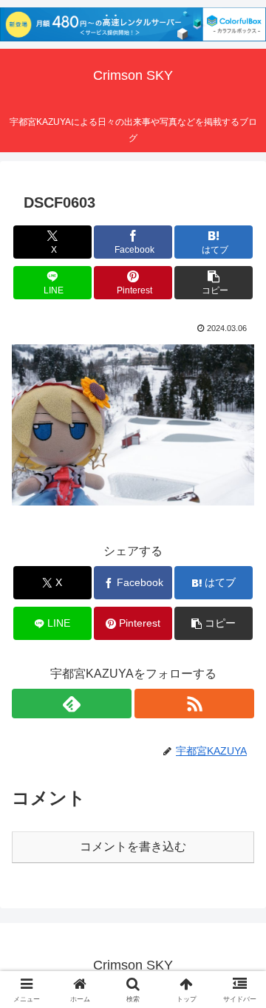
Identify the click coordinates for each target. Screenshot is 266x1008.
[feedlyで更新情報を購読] (72, 703)
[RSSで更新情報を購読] (194, 703)
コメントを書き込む (133, 846)
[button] (213, 282)
